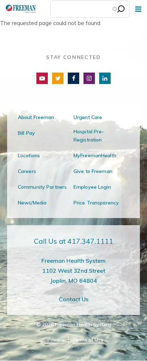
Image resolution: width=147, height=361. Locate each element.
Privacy (56, 340)
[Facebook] (73, 78)
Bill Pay (26, 133)
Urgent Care (88, 117)
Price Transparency (96, 202)
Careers (27, 171)
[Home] (18, 9)
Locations (29, 155)
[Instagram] (89, 78)
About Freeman (36, 117)
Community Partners (42, 187)
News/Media (32, 202)
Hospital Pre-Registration (89, 135)
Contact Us (73, 299)
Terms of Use (87, 340)
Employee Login (92, 187)
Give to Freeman (93, 171)
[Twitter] (58, 78)
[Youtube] (42, 78)
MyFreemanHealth (95, 155)
